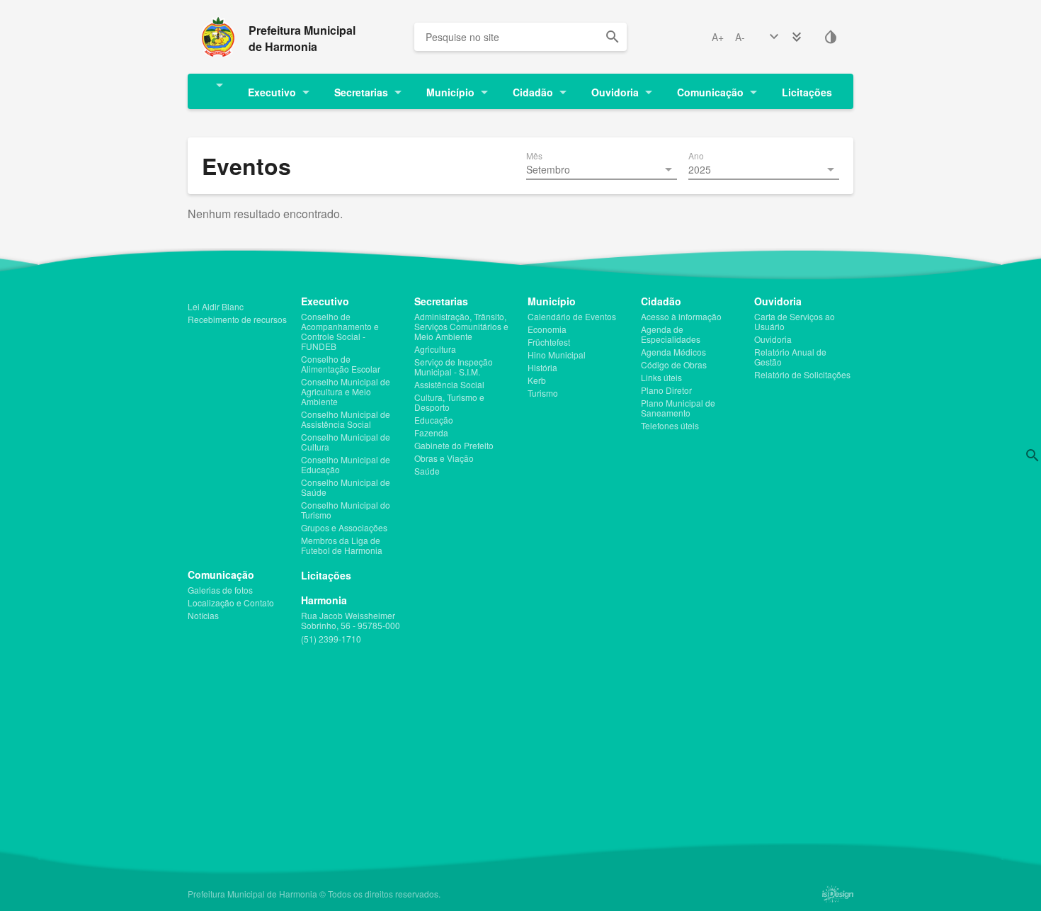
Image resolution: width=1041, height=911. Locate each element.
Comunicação (710, 92)
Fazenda (431, 433)
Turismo (543, 393)
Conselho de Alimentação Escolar (340, 364)
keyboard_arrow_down (774, 36)
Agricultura (435, 349)
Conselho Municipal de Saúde (345, 487)
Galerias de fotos (220, 590)
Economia (547, 329)
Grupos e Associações (344, 528)
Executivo (272, 92)
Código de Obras (674, 365)
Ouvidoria (615, 92)
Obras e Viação (444, 458)
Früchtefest (549, 342)
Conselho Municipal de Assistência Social (345, 419)
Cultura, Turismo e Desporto (449, 402)
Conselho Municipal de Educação (345, 465)
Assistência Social (449, 385)
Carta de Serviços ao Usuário (794, 322)
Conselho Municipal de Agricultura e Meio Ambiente (345, 392)
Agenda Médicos (673, 352)
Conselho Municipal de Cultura (345, 442)
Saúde (427, 471)
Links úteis (661, 378)
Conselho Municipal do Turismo (345, 510)
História (542, 368)
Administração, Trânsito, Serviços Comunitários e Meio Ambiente (461, 326)
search (612, 36)
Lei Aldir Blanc (216, 307)
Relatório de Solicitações (802, 375)
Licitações (807, 92)
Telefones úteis (670, 426)
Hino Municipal (557, 355)
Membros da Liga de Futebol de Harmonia (341, 545)
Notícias (203, 616)
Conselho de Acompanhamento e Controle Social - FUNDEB (340, 331)
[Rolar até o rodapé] (796, 36)
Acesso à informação (681, 317)
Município (450, 92)
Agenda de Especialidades (670, 334)
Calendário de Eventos (572, 317)
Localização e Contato (231, 603)
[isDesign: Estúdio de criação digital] (837, 893)
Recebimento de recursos (237, 319)
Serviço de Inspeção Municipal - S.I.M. (453, 367)
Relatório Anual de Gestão (790, 357)
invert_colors (830, 36)
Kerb (537, 380)
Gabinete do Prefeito (454, 446)
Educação (433, 420)
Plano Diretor (666, 390)
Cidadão (533, 92)
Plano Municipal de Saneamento (678, 408)
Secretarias (361, 92)
